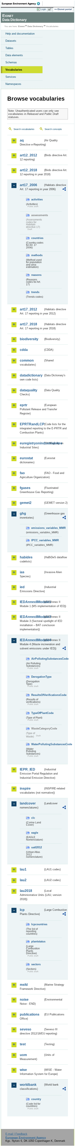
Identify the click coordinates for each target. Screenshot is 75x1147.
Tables (9, 48)
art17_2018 (28, 324)
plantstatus (37, 941)
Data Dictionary (35, 26)
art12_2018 (28, 170)
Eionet (21, 26)
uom (23, 1055)
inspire (25, 788)
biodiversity (29, 339)
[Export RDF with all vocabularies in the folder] (64, 189)
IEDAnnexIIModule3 (31, 617)
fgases (25, 488)
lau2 (23, 880)
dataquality (28, 390)
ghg (23, 513)
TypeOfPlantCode (37, 713)
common (27, 360)
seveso (25, 1029)
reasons (36, 274)
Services (10, 76)
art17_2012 (28, 309)
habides (26, 557)
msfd (24, 984)
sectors (36, 964)
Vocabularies (13, 69)
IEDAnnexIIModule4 (31, 640)
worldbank (28, 1084)
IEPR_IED (27, 769)
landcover (28, 803)
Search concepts (53, 129)
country (36, 1099)
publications (29, 1014)
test (23, 1044)
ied (22, 587)
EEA (22, 3)
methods (36, 255)
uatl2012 (36, 847)
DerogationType (37, 676)
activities (37, 199)
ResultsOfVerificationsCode (37, 695)
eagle (34, 832)
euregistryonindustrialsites (31, 443)
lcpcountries (37, 924)
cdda (24, 350)
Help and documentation (20, 33)
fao (22, 473)
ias (22, 572)
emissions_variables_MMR (37, 527)
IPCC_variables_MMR (37, 540)
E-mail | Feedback (16, 1133)
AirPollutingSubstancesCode (37, 658)
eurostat (26, 458)
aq (22, 140)
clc (33, 817)
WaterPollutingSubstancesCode (37, 744)
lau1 (23, 869)
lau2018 (26, 891)
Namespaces (13, 84)
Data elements (14, 55)
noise (24, 999)
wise (23, 1070)
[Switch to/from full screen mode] (50, 9)
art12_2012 (28, 155)
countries (37, 238)
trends (35, 292)
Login (43, 9)
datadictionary (31, 375)
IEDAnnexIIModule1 (31, 602)
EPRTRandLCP (31, 424)
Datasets (10, 40)
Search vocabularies (24, 129)
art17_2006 (28, 185)
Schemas (11, 62)
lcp (22, 910)
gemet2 (25, 503)
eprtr (23, 405)
